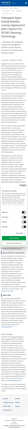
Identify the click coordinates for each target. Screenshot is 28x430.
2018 (13, 11)
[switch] (24, 217)
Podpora (17, 406)
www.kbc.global (5, 327)
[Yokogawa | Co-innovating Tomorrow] (6, 3)
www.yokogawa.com (14, 380)
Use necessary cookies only (14, 243)
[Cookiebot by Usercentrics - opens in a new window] (19, 185)
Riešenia (17, 398)
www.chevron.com (6, 291)
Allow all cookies (14, 238)
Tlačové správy (6, 11)
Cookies (14, 422)
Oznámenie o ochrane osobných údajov (14, 420)
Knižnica (17, 402)
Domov (6, 8)
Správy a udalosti (14, 8)
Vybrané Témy (7, 406)
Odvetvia (5, 398)
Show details (19, 233)
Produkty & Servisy (8, 402)
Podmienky (14, 418)
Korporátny (19, 11)
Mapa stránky (14, 423)
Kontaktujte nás (7, 410)
